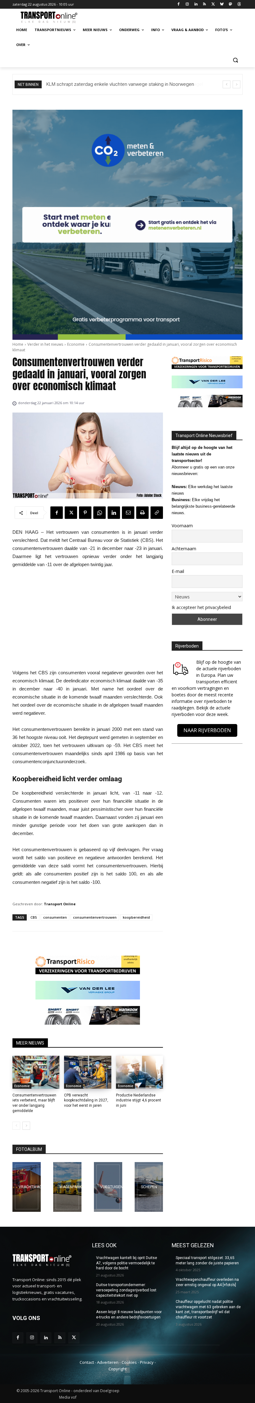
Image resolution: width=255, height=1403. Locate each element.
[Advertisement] (87, 620)
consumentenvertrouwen (95, 917)
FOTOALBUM (29, 1149)
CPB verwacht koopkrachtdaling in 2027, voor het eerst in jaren (86, 1100)
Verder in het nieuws (45, 344)
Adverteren (107, 1362)
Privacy (147, 1362)
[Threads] (239, 4)
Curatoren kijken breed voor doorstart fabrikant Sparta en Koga (112, 84)
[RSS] (204, 4)
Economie (76, 344)
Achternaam (184, 549)
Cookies (129, 1362)
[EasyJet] (108, 1187)
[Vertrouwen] (149, 1187)
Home (17, 344)
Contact (87, 1362)
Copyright (118, 1369)
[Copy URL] (157, 512)
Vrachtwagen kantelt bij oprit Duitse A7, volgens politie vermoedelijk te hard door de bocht (126, 1263)
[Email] (128, 512)
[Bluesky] (221, 4)
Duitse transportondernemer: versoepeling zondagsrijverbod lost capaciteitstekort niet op (126, 1290)
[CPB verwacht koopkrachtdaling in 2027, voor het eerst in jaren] (87, 1072)
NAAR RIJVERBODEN (207, 730)
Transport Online (60, 904)
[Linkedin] (195, 4)
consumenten (55, 917)
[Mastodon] (230, 4)
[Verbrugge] (67, 1187)
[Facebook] (178, 4)
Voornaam (182, 525)
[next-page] (26, 1126)
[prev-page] (16, 1126)
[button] (235, 60)
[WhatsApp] (99, 512)
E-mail (178, 571)
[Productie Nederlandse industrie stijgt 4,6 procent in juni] (139, 1072)
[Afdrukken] (142, 512)
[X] (213, 4)
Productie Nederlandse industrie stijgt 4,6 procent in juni (138, 1100)
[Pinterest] (85, 512)
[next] (236, 84)
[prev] (226, 84)
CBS (33, 917)
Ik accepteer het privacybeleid (201, 607)
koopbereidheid (136, 917)
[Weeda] (26, 1187)
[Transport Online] (54, 17)
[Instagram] (187, 4)
